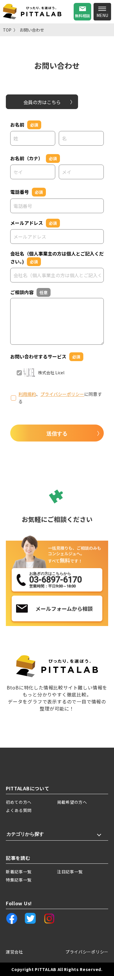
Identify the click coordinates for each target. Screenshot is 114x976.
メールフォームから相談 (64, 608)
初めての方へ (19, 802)
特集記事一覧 (19, 880)
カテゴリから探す (25, 834)
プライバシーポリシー (62, 394)
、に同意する (60, 398)
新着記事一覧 (19, 872)
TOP (7, 30)
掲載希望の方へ (72, 802)
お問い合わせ (32, 30)
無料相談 (82, 15)
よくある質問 (19, 810)
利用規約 (27, 394)
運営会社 (14, 952)
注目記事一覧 (70, 872)
